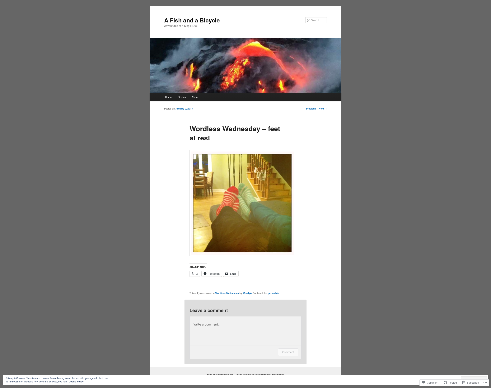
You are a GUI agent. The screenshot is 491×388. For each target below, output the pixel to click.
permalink (273, 293)
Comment (288, 352)
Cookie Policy (76, 381)
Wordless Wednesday (227, 293)
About (195, 97)
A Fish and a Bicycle (192, 20)
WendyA (247, 293)
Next (323, 108)
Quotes (182, 97)
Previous (309, 108)
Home (168, 97)
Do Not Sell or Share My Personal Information (259, 374)
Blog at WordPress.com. (220, 374)
